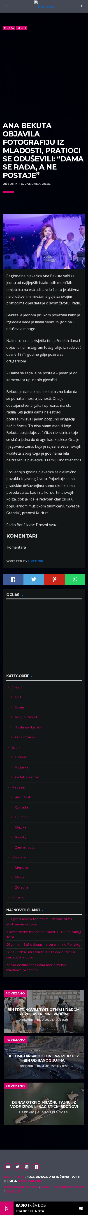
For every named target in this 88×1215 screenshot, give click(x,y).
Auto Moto (23, 797)
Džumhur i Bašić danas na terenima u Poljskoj (43, 944)
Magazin (18, 787)
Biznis (20, 707)
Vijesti (22, 27)
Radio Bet (14, 1177)
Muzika (9, 27)
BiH (18, 697)
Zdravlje (22, 887)
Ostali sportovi (27, 777)
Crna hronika (25, 737)
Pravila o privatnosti (62, 1187)
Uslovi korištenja (21, 1187)
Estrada (21, 807)
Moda (19, 877)
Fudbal (20, 757)
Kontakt (14, 1191)
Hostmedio (30, 1181)
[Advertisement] (44, 76)
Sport (16, 747)
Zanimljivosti (25, 847)
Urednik (35, 561)
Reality (20, 837)
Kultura (17, 897)
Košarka (21, 767)
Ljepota (21, 867)
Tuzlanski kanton (28, 727)
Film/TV (21, 817)
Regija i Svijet (26, 717)
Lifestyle (19, 857)
